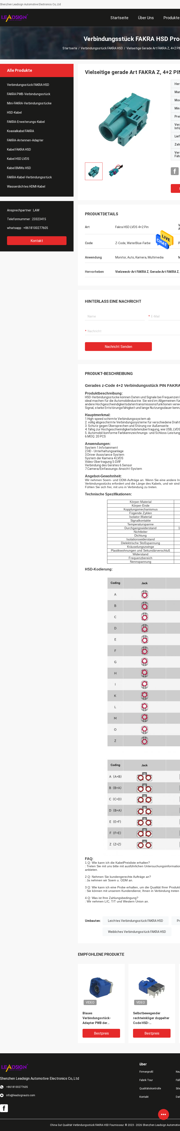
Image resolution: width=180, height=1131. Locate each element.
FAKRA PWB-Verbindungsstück (28, 94)
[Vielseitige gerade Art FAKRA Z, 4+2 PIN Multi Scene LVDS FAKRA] (124, 119)
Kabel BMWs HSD (19, 168)
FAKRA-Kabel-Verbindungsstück (29, 177)
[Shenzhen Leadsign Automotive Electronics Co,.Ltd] (14, 17)
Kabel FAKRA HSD (19, 149)
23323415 (39, 219)
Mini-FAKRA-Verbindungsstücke (29, 103)
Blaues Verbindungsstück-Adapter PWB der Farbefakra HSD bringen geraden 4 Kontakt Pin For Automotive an (100, 1018)
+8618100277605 (35, 228)
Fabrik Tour (146, 1080)
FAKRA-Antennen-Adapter (25, 140)
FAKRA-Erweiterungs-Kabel (26, 122)
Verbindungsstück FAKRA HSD (102, 48)
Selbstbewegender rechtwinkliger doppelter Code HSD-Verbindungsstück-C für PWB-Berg (151, 1018)
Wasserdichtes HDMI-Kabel (26, 186)
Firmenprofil (146, 1071)
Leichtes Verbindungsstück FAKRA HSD (135, 921)
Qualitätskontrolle (150, 1088)
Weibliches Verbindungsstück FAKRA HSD (137, 932)
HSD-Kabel (14, 112)
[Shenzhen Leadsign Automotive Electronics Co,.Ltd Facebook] (175, 171)
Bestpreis (101, 1033)
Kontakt (37, 241)
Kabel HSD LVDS (18, 159)
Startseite (70, 48)
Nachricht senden (118, 347)
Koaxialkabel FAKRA (20, 131)
